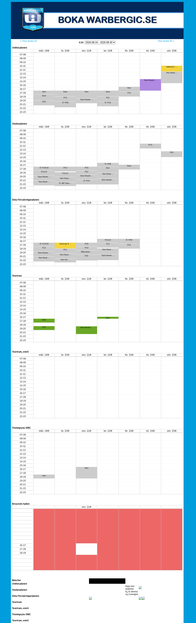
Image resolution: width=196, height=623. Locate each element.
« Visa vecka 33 (28, 41)
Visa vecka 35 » (166, 41)
